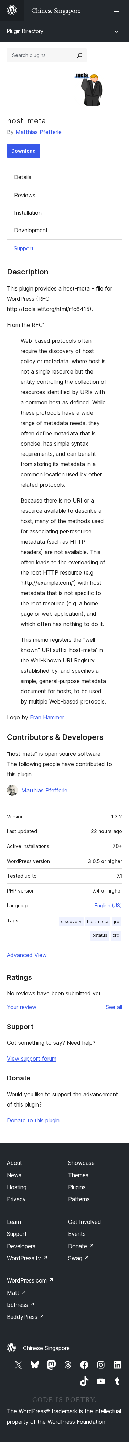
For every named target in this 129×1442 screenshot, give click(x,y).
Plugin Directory (25, 31)
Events (77, 1233)
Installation (28, 212)
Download (23, 151)
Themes (78, 1175)
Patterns (79, 1199)
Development (31, 230)
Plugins (77, 1187)
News (14, 1175)
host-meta (97, 921)
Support (24, 248)
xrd (116, 935)
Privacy (16, 1199)
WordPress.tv (27, 1258)
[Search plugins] (80, 55)
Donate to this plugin (33, 1120)
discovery (71, 921)
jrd (116, 921)
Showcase (81, 1162)
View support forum (31, 1058)
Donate (81, 1246)
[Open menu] (118, 10)
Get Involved (84, 1221)
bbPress (21, 1304)
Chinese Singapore (46, 1348)
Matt (16, 1292)
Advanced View (27, 955)
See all (114, 1007)
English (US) (108, 905)
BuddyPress (25, 1316)
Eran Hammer (47, 717)
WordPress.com (30, 1280)
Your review (21, 1007)
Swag (78, 1258)
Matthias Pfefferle (38, 132)
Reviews (24, 195)
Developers (21, 1246)
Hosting (16, 1187)
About (14, 1162)
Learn (14, 1221)
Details (22, 177)
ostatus (99, 935)
